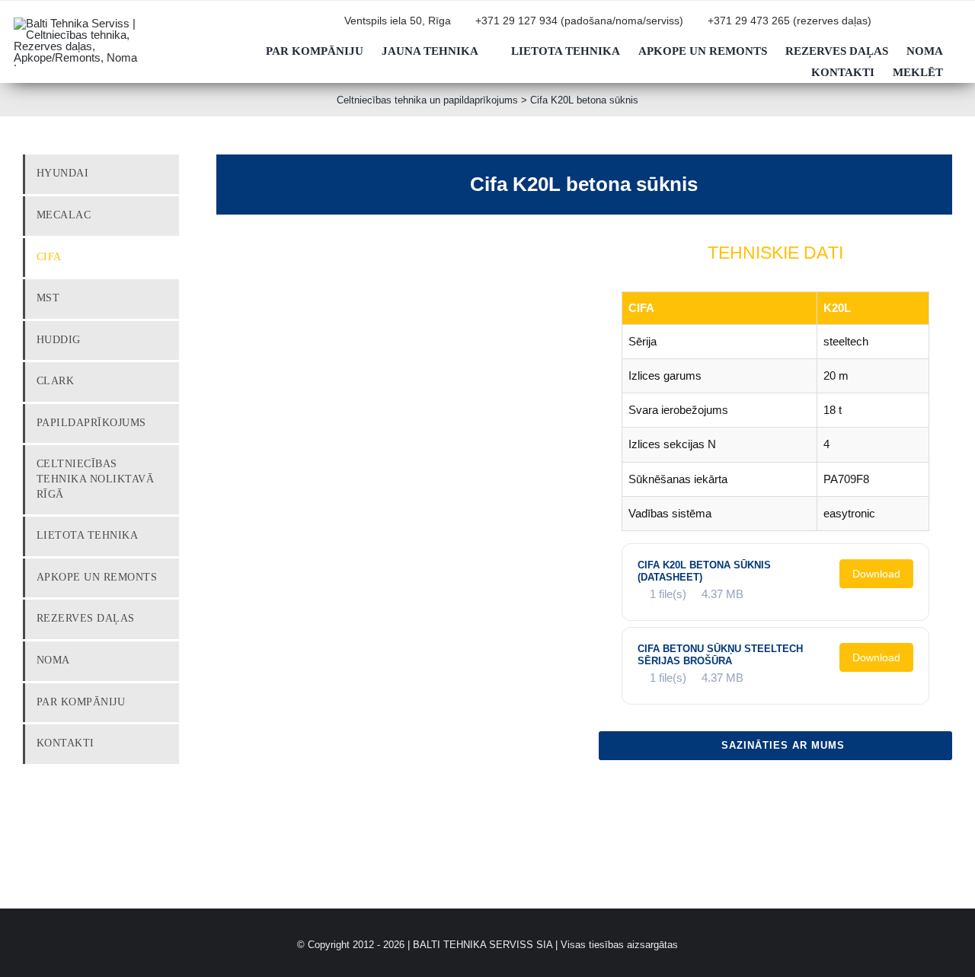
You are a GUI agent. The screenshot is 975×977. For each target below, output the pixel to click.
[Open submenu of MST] (169, 298)
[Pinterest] (915, 786)
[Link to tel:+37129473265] (699, 27)
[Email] (940, 786)
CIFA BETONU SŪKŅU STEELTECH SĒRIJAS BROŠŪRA (720, 655)
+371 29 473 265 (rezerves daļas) (789, 21)
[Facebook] (867, 786)
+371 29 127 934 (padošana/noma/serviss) (579, 21)
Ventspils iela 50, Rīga (397, 21)
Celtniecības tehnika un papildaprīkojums (427, 100)
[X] (891, 786)
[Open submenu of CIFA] (169, 257)
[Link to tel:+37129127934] (467, 27)
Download (876, 574)
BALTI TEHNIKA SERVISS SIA (482, 944)
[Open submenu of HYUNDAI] (169, 173)
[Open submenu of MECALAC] (169, 215)
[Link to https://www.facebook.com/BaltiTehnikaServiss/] (936, 27)
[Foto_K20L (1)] (307, 268)
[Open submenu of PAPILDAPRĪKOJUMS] (169, 423)
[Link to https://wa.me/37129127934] (911, 27)
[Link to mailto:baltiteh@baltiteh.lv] (887, 27)
